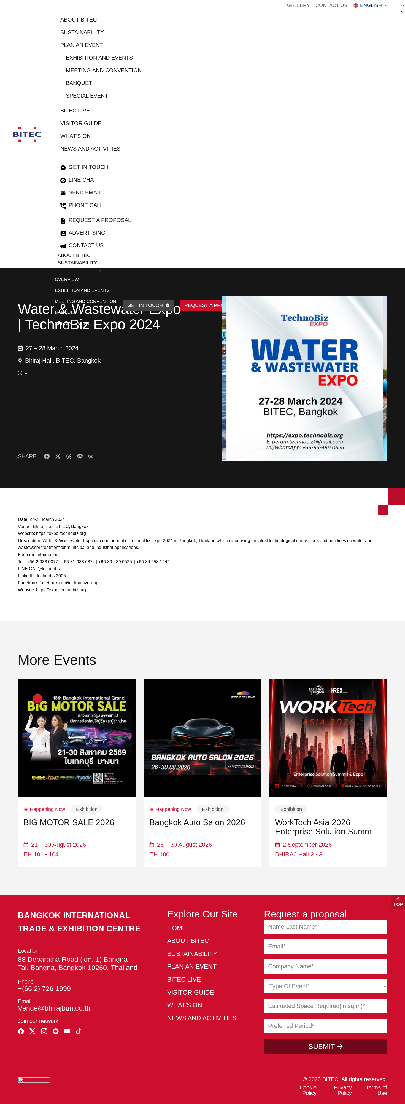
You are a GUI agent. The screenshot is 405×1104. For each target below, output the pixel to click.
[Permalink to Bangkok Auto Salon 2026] (202, 738)
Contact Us (331, 5)
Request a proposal (100, 220)
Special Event (87, 96)
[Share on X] (58, 456)
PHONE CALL (86, 205)
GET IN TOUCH (145, 305)
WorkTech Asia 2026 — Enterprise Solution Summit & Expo (325, 827)
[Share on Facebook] (47, 456)
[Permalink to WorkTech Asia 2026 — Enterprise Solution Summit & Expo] (328, 738)
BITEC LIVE (75, 111)
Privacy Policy (343, 1090)
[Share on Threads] (69, 456)
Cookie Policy (308, 1090)
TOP (398, 904)
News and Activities (90, 149)
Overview (67, 279)
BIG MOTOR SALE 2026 (68, 822)
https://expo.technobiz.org (61, 533)
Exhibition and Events (99, 58)
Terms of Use (376, 1090)
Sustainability (82, 32)
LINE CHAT (83, 180)
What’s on (75, 136)
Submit (322, 1046)
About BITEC (78, 20)
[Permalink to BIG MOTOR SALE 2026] (77, 738)
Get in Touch (88, 167)
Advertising (87, 233)
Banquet (79, 83)
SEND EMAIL (85, 192)
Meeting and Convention (104, 70)
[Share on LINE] (80, 456)
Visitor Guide (80, 123)
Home (176, 928)
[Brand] (27, 134)
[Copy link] (91, 456)
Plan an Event (81, 45)
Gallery (298, 5)
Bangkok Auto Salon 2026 (197, 822)
